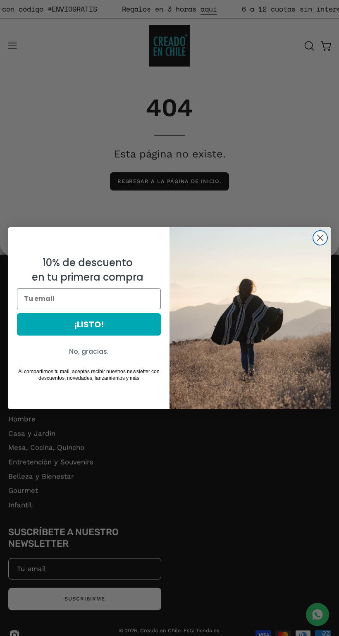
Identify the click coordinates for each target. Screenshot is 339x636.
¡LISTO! (89, 324)
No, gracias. (89, 351)
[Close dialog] (320, 238)
